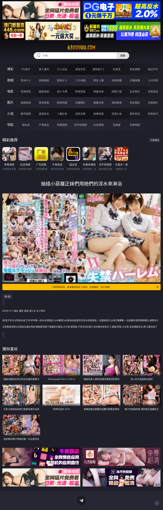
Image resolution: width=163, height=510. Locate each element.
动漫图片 (80, 102)
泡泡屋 (116, 125)
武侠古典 (80, 113)
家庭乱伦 (44, 113)
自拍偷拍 (44, 80)
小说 (10, 113)
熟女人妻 (98, 80)
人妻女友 (62, 113)
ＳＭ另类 (153, 80)
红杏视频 (98, 125)
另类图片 (153, 102)
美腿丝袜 (98, 102)
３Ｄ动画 (80, 80)
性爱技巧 (153, 113)
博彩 (10, 69)
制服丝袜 (98, 91)
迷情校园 (98, 113)
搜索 (122, 55)
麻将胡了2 (98, 69)
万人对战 (62, 69)
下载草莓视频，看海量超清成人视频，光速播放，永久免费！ (81, 286)
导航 (10, 125)
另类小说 (117, 113)
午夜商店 (44, 125)
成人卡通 (62, 91)
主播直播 (135, 80)
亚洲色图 (44, 102)
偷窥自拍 (26, 102)
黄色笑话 (135, 113)
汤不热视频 (80, 125)
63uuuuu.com (81, 47)
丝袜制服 (117, 80)
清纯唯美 (117, 102)
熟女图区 (135, 102)
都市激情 (26, 113)
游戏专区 (80, 69)
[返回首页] (157, 503)
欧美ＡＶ (62, 80)
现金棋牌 (135, 69)
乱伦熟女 (135, 91)
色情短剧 (135, 125)
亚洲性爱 (26, 91)
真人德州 (44, 69)
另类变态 (153, 91)
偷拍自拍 (44, 91)
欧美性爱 (80, 91)
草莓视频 (62, 125)
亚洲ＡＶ (26, 80)
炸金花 (116, 69)
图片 (10, 102)
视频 (10, 80)
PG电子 (25, 69)
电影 (10, 91)
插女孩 (26, 125)
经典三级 (117, 91)
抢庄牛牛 (153, 69)
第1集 (7, 296)
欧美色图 (62, 102)
